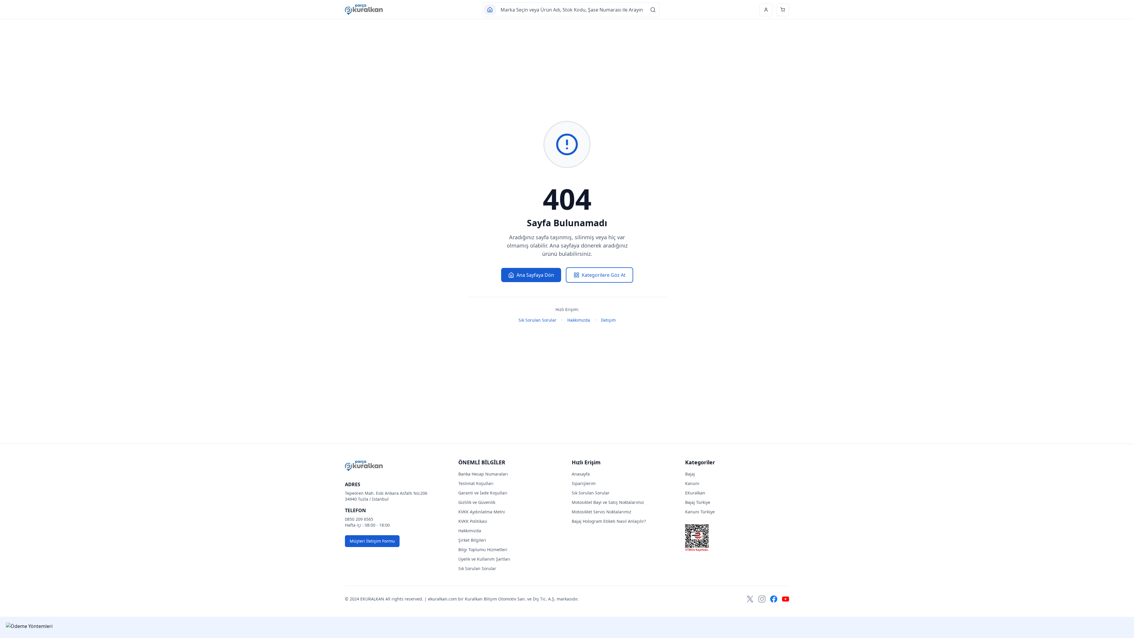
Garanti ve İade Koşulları (482, 493)
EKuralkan (695, 493)
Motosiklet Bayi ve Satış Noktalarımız (608, 502)
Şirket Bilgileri (472, 540)
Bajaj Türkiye (697, 502)
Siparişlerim (584, 483)
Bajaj (690, 474)
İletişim (608, 320)
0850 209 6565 (359, 519)
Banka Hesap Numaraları (483, 474)
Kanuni (692, 483)
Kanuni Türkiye (700, 512)
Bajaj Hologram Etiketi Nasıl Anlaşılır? (609, 521)
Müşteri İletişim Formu (372, 541)
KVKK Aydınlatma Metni (481, 512)
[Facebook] (773, 599)
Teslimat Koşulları (475, 483)
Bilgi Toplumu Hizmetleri (482, 549)
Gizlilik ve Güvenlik (476, 502)
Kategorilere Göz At (603, 275)
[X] (750, 599)
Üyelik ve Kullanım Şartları (484, 559)
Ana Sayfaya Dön (535, 275)
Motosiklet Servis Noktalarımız (601, 512)
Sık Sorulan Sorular (537, 320)
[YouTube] (785, 599)
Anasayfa (581, 474)
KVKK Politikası (472, 521)
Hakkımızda (578, 320)
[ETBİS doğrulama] (737, 537)
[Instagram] (761, 599)
